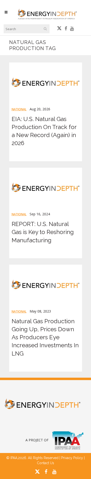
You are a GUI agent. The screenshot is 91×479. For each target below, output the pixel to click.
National (19, 109)
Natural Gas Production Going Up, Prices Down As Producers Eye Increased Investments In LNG (45, 337)
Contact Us (45, 463)
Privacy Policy (72, 458)
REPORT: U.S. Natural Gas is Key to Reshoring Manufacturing (43, 232)
